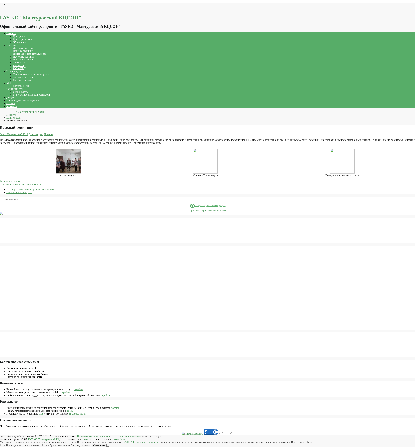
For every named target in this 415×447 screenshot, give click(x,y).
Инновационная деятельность (29, 53)
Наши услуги (13, 71)
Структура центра (23, 48)
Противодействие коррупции (22, 100)
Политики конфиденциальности (95, 436)
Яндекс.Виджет (77, 413)
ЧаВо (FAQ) (19, 68)
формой (115, 407)
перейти (78, 389)
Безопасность (20, 91)
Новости (11, 33)
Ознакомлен (99, 445)
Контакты (11, 106)
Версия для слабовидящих (210, 205)
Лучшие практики (23, 80)
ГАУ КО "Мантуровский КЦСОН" (40, 18)
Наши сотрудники (23, 50)
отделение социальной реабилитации (21, 184)
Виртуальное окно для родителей (31, 94)
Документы (12, 97)
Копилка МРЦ (21, 86)
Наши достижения (23, 59)
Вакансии (18, 65)
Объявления (19, 42)
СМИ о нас (19, 62)
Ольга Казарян (8, 134)
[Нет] (108, 446)
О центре (11, 45)
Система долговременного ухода (31, 74)
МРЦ (9, 83)
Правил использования (128, 436)
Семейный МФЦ (15, 88)
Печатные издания (23, 56)
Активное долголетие (25, 77)
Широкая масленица (19, 192)
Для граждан (20, 36)
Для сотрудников (22, 39)
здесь (70, 410)
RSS (41, 413)
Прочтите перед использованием (207, 210)
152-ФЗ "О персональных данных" (141, 442)
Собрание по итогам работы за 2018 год (30, 189)
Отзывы (10, 103)
